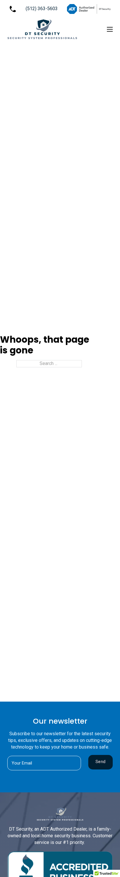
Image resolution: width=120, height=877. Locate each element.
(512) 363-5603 (42, 8)
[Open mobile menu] (110, 29)
